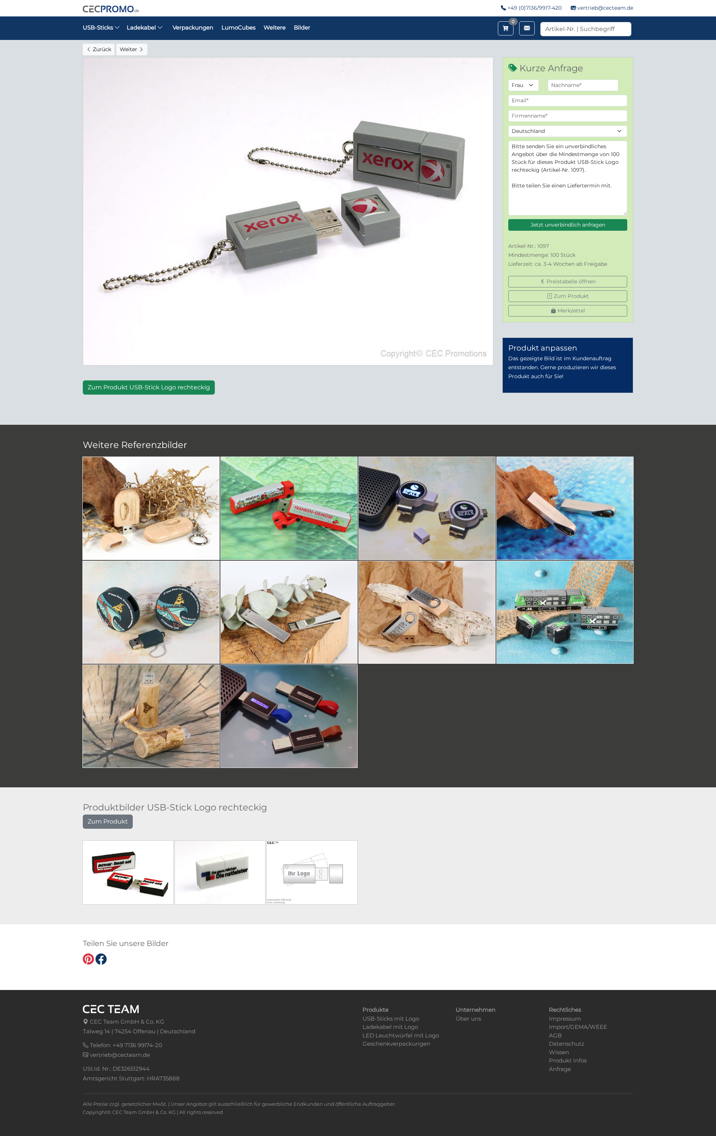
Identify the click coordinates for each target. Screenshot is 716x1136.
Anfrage (560, 1069)
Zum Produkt (570, 296)
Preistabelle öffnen (570, 281)
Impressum (565, 1018)
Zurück (101, 49)
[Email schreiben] (527, 28)
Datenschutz (566, 1043)
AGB (555, 1035)
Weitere (275, 27)
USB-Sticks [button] (98, 27)
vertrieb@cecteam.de (605, 7)
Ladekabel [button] (142, 27)
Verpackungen (193, 27)
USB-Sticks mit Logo (390, 1018)
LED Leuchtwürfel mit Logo (400, 1035)
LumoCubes (238, 27)
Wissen (559, 1052)
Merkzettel (570, 310)
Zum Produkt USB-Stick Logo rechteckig (149, 387)
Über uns (468, 1018)
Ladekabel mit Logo (390, 1026)
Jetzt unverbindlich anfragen (568, 224)
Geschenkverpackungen (396, 1043)
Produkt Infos (568, 1060)
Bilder (302, 27)
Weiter (129, 49)
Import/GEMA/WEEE (578, 1026)
